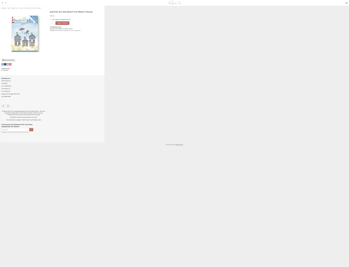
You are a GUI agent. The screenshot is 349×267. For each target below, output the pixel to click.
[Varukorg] (346, 3)
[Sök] (5, 3)
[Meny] (2, 3)
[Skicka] (31, 129)
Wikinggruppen (179, 147)
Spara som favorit (9, 60)
